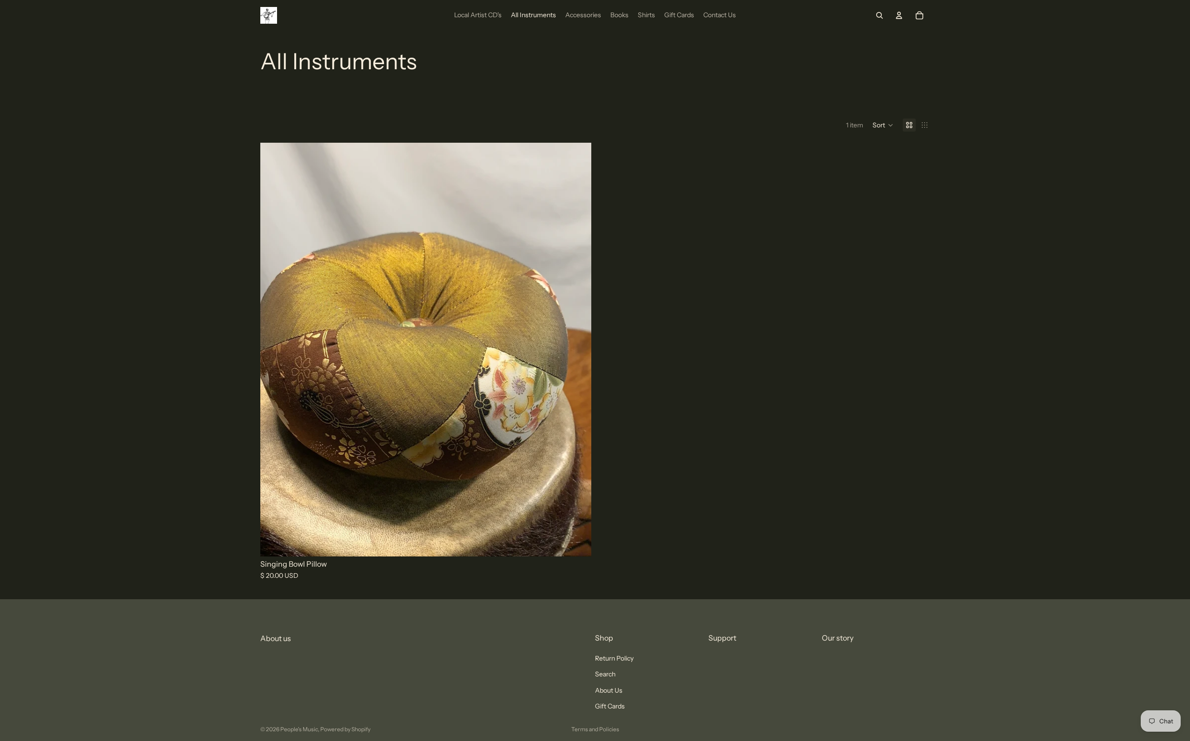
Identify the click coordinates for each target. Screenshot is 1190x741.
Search (605, 674)
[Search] (879, 15)
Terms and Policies (595, 729)
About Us (608, 690)
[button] (883, 125)
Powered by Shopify (345, 729)
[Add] (577, 542)
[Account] (899, 15)
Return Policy (614, 658)
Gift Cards (610, 706)
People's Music (299, 729)
